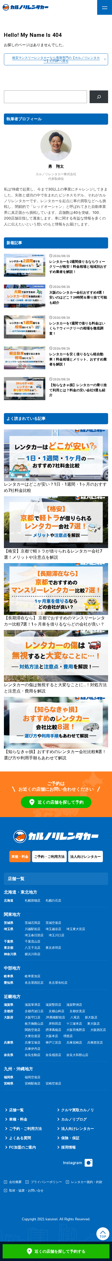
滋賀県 (8, 1005)
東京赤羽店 (53, 948)
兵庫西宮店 (95, 1042)
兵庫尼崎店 (74, 1042)
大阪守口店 (32, 1017)
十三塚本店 (74, 1023)
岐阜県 (8, 976)
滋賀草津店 (32, 1005)
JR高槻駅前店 (55, 1017)
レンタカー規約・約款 (86, 1182)
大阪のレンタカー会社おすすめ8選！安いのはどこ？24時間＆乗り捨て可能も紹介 (78, 297)
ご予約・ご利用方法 (49, 856)
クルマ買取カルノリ (77, 1110)
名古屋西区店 (34, 982)
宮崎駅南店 (32, 1083)
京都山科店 (56, 1011)
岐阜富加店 (32, 976)
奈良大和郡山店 (77, 1055)
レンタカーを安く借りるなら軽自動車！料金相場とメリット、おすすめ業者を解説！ (78, 359)
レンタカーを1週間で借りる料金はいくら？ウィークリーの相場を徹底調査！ (77, 328)
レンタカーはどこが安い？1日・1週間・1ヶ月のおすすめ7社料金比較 (55, 487)
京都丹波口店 (34, 1011)
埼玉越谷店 (53, 929)
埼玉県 (8, 929)
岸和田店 (55, 1023)
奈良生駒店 (32, 1055)
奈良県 (8, 1055)
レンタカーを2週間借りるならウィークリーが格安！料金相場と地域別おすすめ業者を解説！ (78, 267)
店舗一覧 (16, 1110)
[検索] (99, 96)
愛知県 (8, 982)
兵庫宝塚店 (32, 1042)
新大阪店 (91, 1017)
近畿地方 (12, 996)
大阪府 (8, 1017)
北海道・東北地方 (20, 892)
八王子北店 (32, 948)
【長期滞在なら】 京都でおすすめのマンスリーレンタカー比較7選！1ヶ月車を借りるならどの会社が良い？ (54, 621)
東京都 (8, 948)
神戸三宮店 (53, 1042)
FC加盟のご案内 (22, 1147)
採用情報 (68, 1147)
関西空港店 (32, 1030)
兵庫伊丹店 (32, 1049)
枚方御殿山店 (34, 1023)
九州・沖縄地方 (18, 1069)
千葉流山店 (32, 941)
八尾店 (75, 1017)
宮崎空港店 (53, 1083)
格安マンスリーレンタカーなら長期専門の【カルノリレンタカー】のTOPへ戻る (56, 59)
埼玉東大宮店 (75, 929)
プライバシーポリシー (46, 1182)
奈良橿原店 (53, 1055)
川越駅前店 (32, 929)
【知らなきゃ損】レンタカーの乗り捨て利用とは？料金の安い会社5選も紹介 (78, 390)
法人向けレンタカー (85, 856)
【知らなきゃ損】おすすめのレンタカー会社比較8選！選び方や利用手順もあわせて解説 (55, 754)
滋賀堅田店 (53, 1005)
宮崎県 (8, 1083)
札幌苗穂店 (32, 900)
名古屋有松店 (58, 982)
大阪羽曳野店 (75, 1030)
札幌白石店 (53, 900)
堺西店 (68, 1036)
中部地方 (12, 968)
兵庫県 (8, 1042)
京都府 (8, 1011)
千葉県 (8, 941)
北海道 (8, 900)
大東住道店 (32, 1036)
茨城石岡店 (32, 923)
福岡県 (8, 1077)
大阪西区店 (98, 1030)
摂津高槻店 (53, 1030)
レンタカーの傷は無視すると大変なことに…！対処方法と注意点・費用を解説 (55, 687)
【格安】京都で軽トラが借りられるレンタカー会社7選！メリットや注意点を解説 (53, 554)
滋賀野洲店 (74, 1005)
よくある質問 (20, 1138)
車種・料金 (19, 856)
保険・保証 (70, 1138)
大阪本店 (52, 1036)
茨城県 (8, 923)
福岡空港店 (32, 1077)
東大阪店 (93, 1023)
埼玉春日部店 (34, 935)
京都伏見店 (77, 1011)
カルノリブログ (74, 1119)
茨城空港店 (53, 923)
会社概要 (15, 1182)
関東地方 (12, 914)
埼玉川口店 (56, 935)
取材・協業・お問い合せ (26, 1190)
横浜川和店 (32, 954)
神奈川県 (10, 954)
